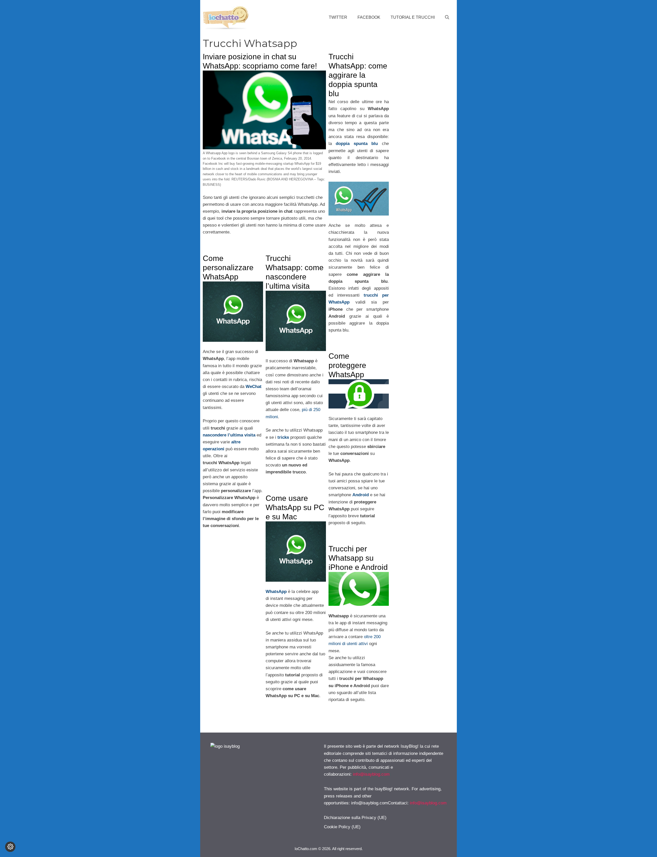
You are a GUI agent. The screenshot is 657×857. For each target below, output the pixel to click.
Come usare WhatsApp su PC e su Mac (295, 507)
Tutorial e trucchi (413, 17)
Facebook (369, 17)
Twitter (338, 17)
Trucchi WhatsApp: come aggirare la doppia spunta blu (357, 75)
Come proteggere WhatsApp (347, 365)
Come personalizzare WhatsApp (228, 267)
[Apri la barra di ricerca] (447, 17)
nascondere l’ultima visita (229, 435)
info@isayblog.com (371, 774)
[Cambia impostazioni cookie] (10, 847)
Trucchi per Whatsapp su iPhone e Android (358, 557)
